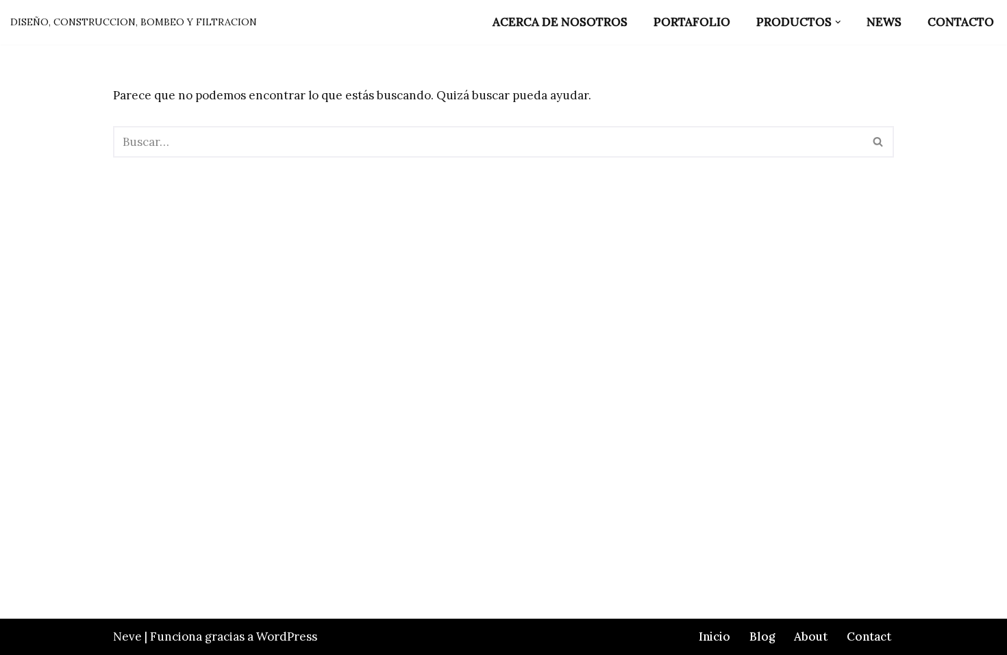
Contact (869, 636)
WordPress (286, 636)
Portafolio (692, 21)
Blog (762, 636)
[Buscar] (878, 142)
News (884, 21)
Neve (127, 636)
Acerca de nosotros (560, 21)
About (811, 636)
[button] (838, 22)
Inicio (714, 636)
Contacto (961, 21)
